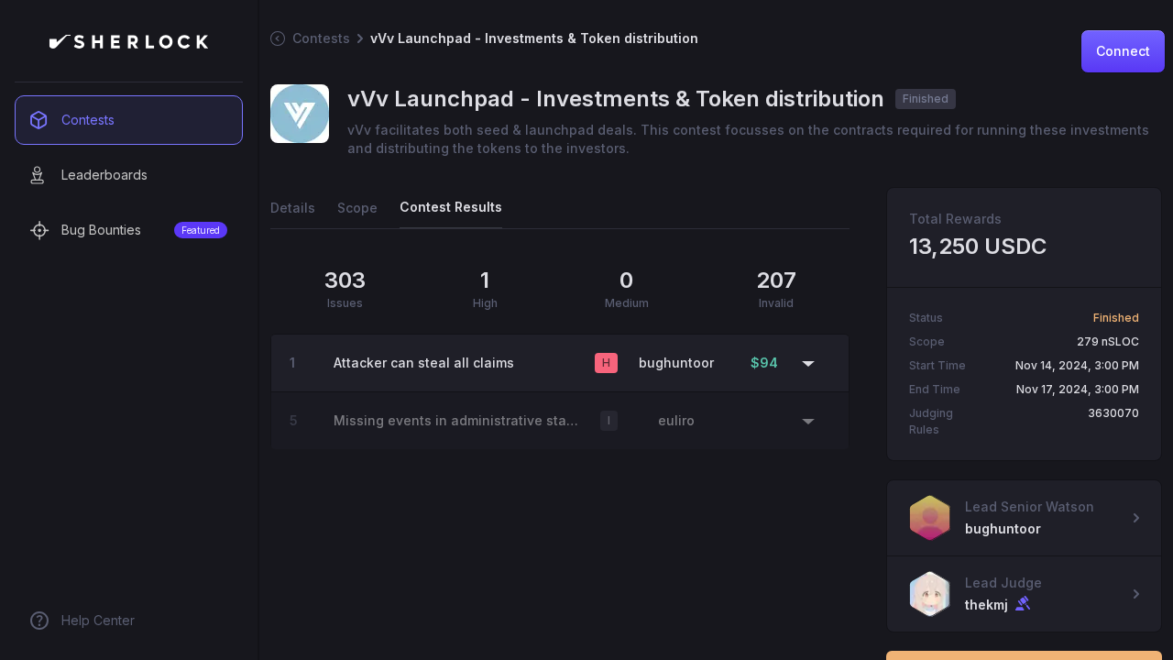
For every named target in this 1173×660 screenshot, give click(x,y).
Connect (1123, 51)
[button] (560, 363)
